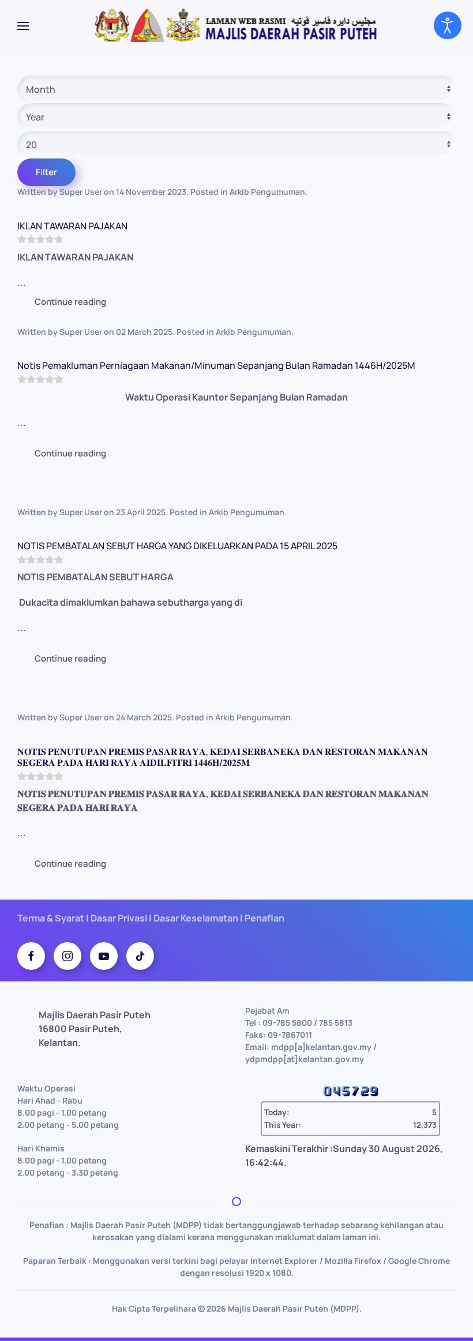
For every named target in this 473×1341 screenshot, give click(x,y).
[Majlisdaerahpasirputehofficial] (67, 956)
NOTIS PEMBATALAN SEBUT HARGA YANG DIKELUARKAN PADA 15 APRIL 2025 (177, 545)
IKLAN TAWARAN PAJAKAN (72, 226)
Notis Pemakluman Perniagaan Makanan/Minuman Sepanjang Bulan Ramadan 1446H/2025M (216, 365)
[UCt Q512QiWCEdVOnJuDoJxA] (104, 956)
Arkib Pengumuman (267, 191)
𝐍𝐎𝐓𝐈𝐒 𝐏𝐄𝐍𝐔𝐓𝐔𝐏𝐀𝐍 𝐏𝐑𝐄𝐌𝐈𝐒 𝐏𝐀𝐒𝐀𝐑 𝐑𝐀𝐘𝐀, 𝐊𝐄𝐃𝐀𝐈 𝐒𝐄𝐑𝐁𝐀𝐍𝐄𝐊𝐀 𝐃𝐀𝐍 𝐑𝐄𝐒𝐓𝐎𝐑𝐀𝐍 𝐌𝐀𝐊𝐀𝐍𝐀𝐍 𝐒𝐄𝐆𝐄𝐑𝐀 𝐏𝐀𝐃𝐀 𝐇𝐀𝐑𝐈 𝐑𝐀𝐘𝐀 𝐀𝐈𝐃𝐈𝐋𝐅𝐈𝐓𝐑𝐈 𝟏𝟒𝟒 (222, 757)
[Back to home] (237, 26)
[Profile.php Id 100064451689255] (31, 956)
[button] (23, 26)
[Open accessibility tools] (447, 25)
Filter (46, 172)
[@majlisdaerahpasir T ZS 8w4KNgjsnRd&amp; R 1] (140, 956)
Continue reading (70, 302)
